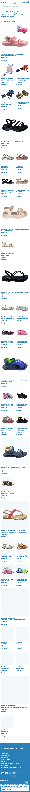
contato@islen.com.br (10, 763)
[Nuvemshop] (5, 780)
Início (3, 11)
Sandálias (18, 11)
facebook (13, 748)
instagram (5, 748)
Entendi (9, 789)
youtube (21, 748)
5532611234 (5, 759)
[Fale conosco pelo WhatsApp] (26, 782)
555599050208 (6, 755)
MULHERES (9, 11)
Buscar (26, 6)
